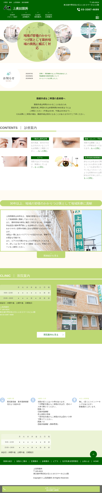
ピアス (55, 461)
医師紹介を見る (51, 256)
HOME (96, 461)
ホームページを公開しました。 (49, 78)
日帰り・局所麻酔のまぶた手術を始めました (53, 73)
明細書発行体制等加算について (49, 76)
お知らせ (85, 461)
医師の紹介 (7, 461)
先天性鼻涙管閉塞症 (70, 461)
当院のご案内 (21, 461)
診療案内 (45, 461)
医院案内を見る (51, 334)
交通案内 (34, 461)
